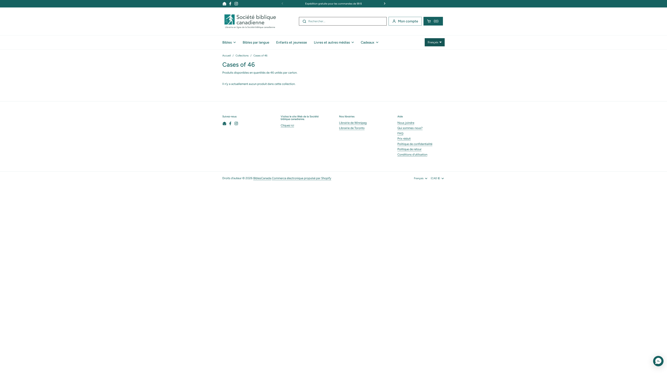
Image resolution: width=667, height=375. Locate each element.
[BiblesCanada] (250, 21)
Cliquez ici (287, 125)
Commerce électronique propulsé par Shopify (301, 178)
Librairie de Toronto (352, 128)
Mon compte (408, 21)
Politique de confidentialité (414, 144)
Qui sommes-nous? (410, 128)
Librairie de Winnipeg (353, 122)
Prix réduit (404, 138)
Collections (242, 55)
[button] (433, 21)
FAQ (400, 133)
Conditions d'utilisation (412, 154)
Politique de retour (409, 149)
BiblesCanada (262, 178)
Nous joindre (405, 122)
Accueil (226, 55)
